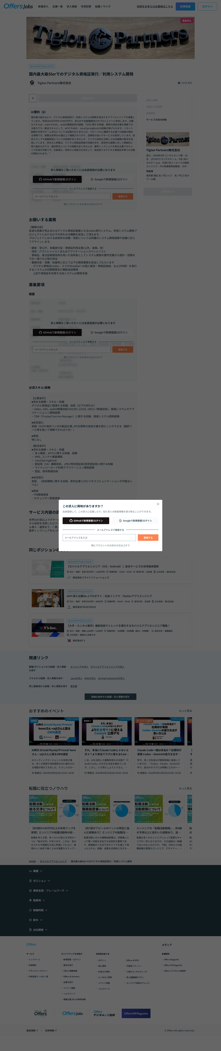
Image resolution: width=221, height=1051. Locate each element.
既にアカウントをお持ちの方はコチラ (110, 545)
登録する (148, 537)
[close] (158, 504)
